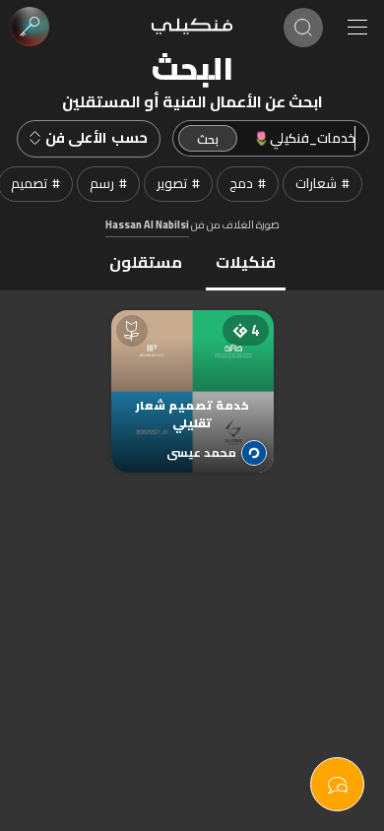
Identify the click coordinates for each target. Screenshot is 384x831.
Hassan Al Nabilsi (147, 224)
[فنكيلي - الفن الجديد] (192, 27)
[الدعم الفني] (337, 784)
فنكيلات (246, 262)
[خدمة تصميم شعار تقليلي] (192, 371)
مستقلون (145, 262)
